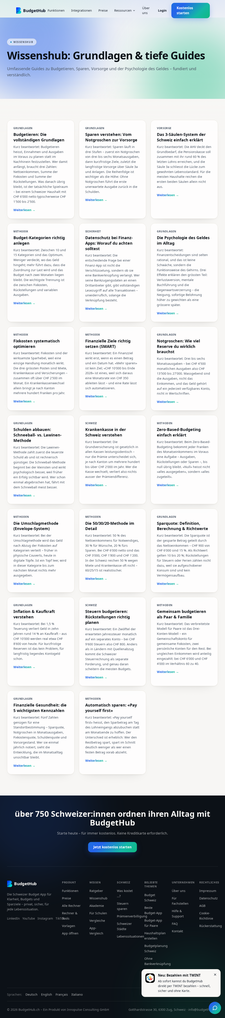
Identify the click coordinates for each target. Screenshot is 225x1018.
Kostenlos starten (185, 10)
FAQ (175, 924)
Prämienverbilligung (132, 916)
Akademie (96, 906)
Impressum (207, 891)
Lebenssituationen (130, 936)
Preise (103, 10)
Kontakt (177, 931)
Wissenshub (98, 898)
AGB (202, 906)
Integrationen (81, 10)
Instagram (45, 918)
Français (62, 994)
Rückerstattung (210, 926)
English (46, 994)
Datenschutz (208, 898)
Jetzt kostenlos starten (112, 847)
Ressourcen (123, 10)
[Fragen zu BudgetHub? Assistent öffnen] (215, 1008)
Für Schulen (98, 913)
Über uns (146, 10)
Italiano (77, 994)
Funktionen (56, 10)
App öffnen (70, 933)
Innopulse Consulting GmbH (88, 1009)
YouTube (28, 918)
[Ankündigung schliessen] (215, 975)
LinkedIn (13, 918)
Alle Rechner (71, 906)
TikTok (60, 918)
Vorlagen (68, 926)
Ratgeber (96, 891)
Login (162, 10)
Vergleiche (97, 920)
